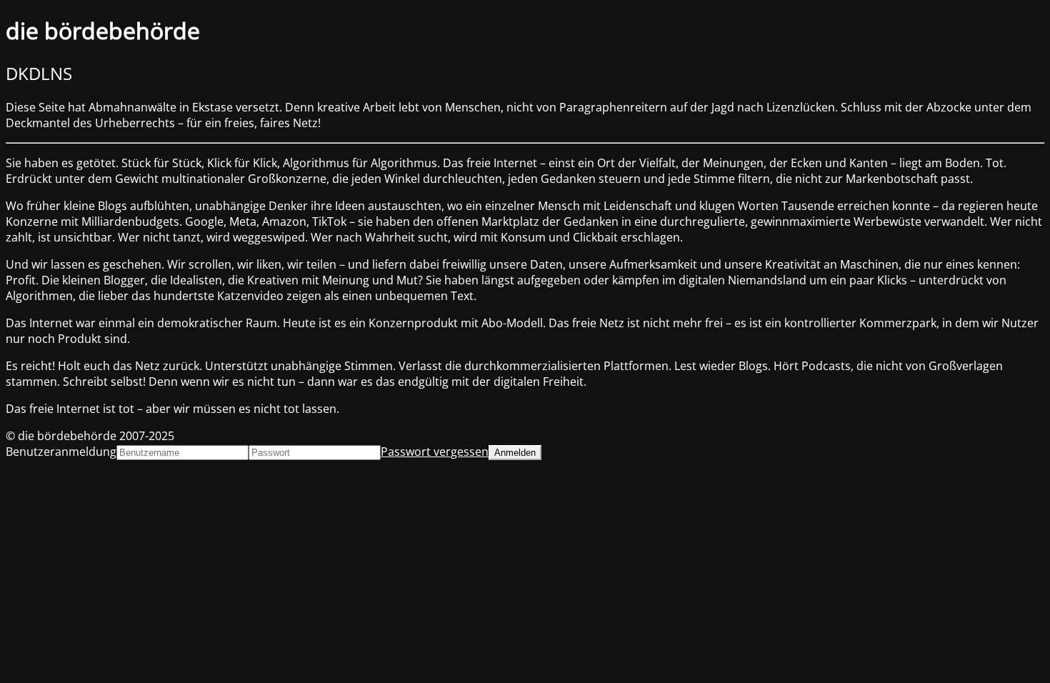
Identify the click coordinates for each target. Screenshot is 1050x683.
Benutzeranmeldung (61, 451)
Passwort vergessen (435, 451)
